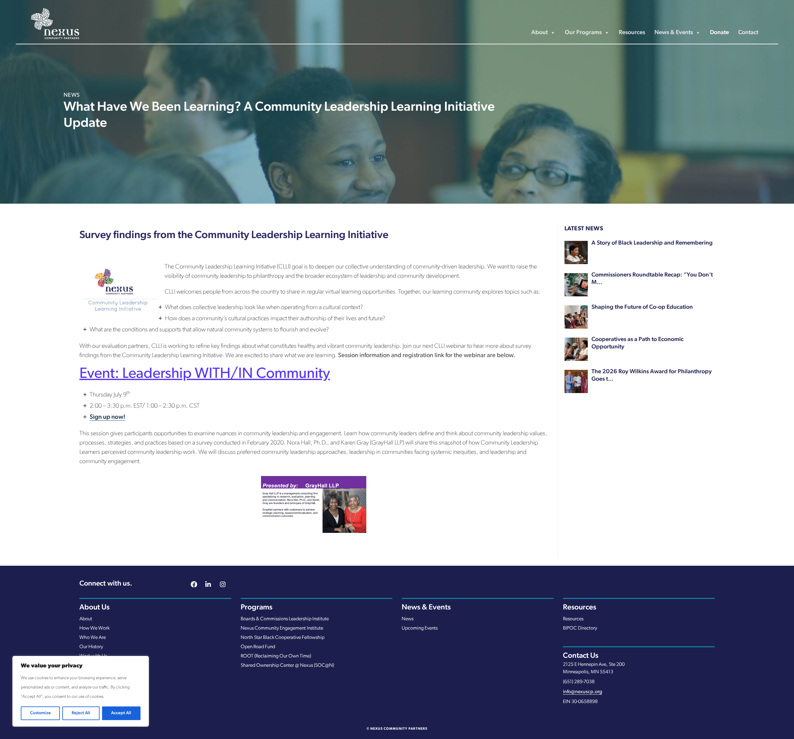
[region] (80, 691)
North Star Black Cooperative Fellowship (282, 637)
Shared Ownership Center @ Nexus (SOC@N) (287, 665)
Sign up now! (107, 417)
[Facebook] (194, 585)
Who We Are (92, 637)
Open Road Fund (258, 646)
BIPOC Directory (580, 628)
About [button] (539, 33)
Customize (40, 713)
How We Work (94, 628)
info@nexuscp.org (582, 691)
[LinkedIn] (208, 585)
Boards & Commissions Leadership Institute (285, 619)
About (85, 619)
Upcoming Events (420, 628)
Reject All (81, 713)
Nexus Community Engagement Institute (282, 628)
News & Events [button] (673, 33)
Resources (632, 33)
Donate (719, 33)
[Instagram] (223, 585)
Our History (91, 646)
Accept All (121, 713)
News (407, 619)
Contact (748, 33)
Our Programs (583, 33)
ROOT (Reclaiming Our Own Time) (276, 656)
